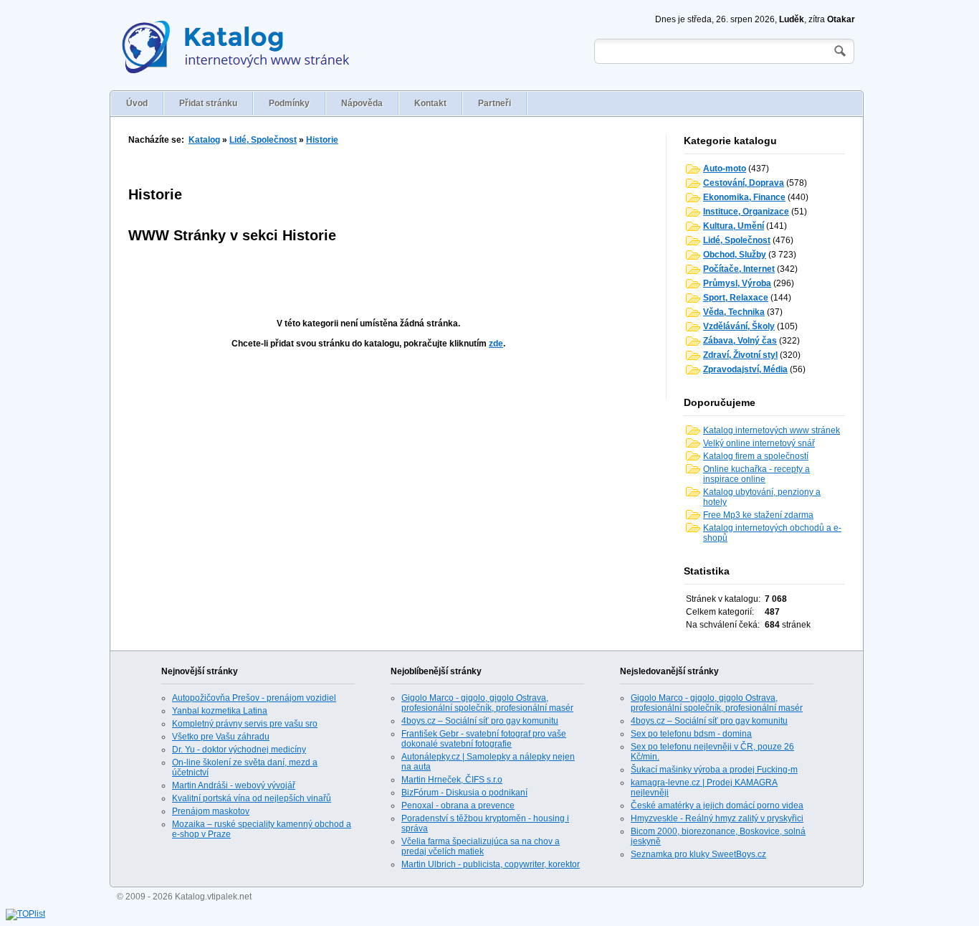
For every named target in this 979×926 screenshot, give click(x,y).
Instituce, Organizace (746, 212)
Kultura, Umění (733, 226)
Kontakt (430, 103)
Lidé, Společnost (263, 140)
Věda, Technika (734, 312)
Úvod (137, 103)
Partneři (494, 103)
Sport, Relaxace (735, 298)
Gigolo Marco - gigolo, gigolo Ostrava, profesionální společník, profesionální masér (487, 703)
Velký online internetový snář (759, 443)
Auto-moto (724, 169)
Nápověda (362, 103)
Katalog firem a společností (755, 456)
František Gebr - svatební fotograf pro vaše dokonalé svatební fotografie (483, 739)
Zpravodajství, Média (745, 369)
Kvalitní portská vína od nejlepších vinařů (251, 798)
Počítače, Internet (739, 269)
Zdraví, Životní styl (740, 355)
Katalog (204, 140)
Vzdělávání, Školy (739, 326)
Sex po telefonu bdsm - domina (691, 734)
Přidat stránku (208, 103)
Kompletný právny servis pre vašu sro (244, 724)
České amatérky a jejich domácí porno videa (717, 805)
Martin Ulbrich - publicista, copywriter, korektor (490, 864)
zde (496, 344)
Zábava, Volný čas (740, 341)
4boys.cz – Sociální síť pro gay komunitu (479, 721)
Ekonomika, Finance (744, 197)
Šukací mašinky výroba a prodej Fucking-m (714, 770)
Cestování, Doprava (743, 183)
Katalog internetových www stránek (771, 430)
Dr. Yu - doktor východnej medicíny (239, 750)
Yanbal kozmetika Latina (219, 711)
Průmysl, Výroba (737, 283)
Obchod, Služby (734, 255)
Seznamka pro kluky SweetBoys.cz (698, 854)
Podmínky (289, 103)
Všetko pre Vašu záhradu (220, 737)
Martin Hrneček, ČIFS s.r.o (451, 780)
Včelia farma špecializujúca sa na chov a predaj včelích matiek (480, 846)
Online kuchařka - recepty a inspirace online (756, 474)
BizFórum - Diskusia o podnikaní (464, 793)
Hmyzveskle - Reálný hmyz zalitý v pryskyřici (717, 818)
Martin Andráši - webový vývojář (233, 785)
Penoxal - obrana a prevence (458, 805)
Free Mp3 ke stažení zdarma (758, 515)
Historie (322, 140)
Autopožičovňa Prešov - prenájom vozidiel (254, 698)
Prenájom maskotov (210, 811)
